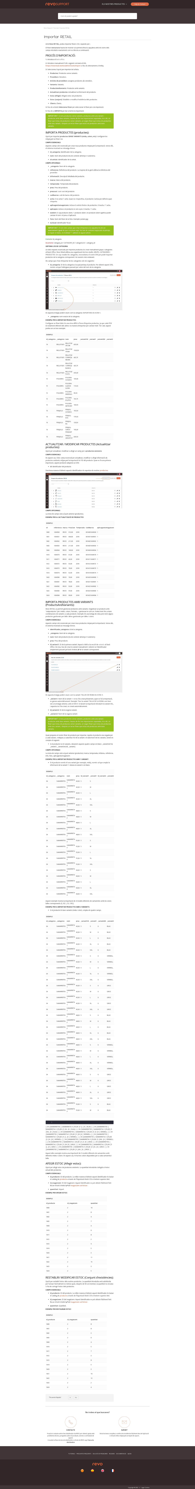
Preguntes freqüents (84, 1453)
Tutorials (56, 28)
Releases (112, 1453)
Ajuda (129, 1453)
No (76, 1397)
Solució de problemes (100, 1453)
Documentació (121, 1453)
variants (101, 644)
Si (70, 1397)
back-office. (60, 59)
